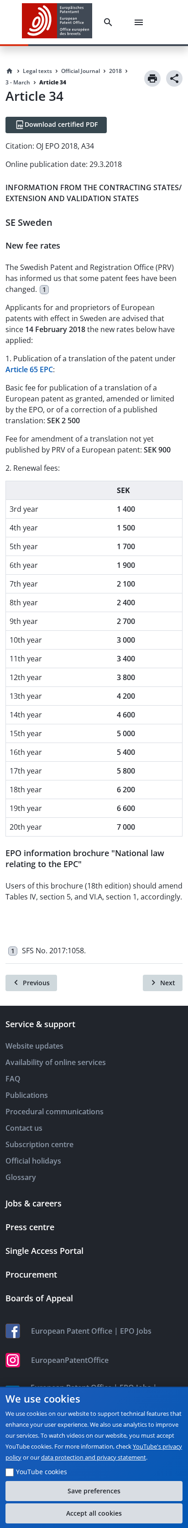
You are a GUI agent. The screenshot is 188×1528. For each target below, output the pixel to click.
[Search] (109, 22)
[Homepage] (9, 71)
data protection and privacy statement (93, 1457)
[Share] (174, 78)
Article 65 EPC (29, 369)
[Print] (152, 78)
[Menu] (140, 22)
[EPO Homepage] (57, 22)
